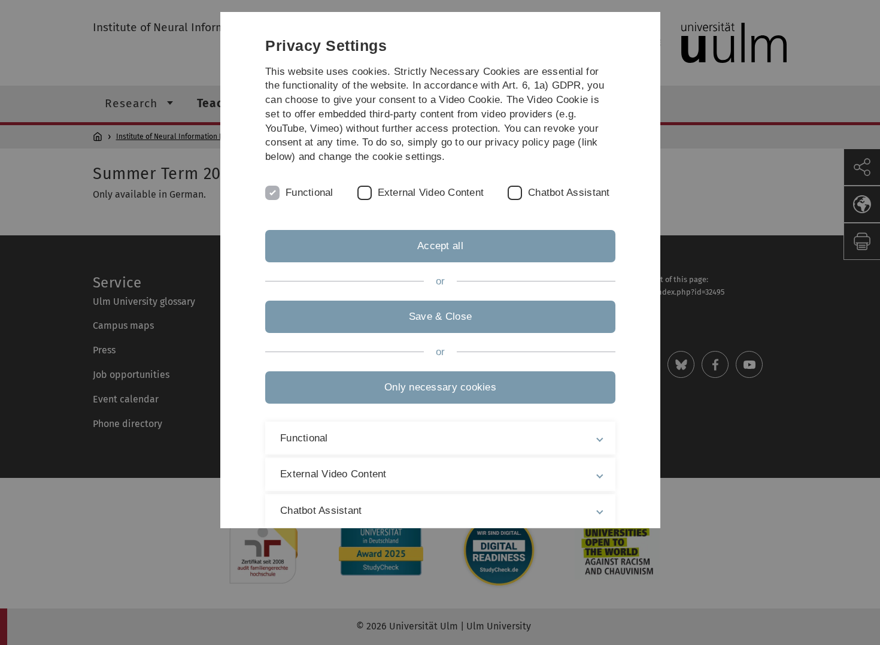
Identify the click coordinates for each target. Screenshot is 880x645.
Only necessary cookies (440, 387)
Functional (309, 192)
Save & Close (439, 316)
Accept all (440, 246)
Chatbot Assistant (568, 192)
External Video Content (430, 192)
